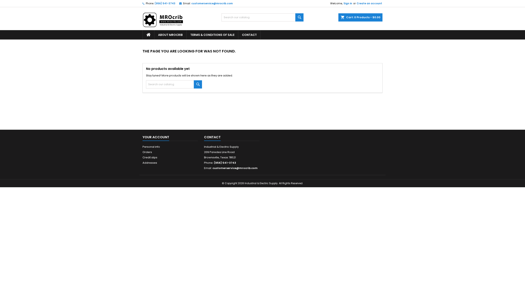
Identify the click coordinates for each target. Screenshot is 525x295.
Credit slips (150, 157)
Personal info (151, 147)
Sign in (348, 3)
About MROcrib (170, 35)
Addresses (150, 163)
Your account (156, 137)
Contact (249, 35)
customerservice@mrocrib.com (212, 3)
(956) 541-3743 (165, 3)
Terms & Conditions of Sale (212, 35)
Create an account (369, 3)
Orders (147, 152)
